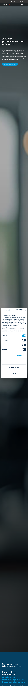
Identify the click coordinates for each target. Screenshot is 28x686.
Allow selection (14, 367)
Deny (14, 374)
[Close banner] (25, 310)
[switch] (24, 340)
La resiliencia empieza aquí (10, 64)
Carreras (13, 1)
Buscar (22, 3)
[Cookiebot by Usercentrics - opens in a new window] (16, 310)
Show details (20, 355)
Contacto (21, 1)
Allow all (14, 361)
